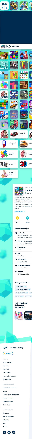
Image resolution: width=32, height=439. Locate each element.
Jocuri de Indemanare (22, 289)
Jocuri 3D (19, 296)
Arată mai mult (19, 211)
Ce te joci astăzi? (6, 8)
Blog (4, 423)
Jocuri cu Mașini (7, 362)
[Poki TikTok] (4, 432)
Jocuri (27, 187)
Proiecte (5, 426)
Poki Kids (5, 420)
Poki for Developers (8, 416)
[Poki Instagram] (9, 432)
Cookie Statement (8, 401)
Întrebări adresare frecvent (10, 387)
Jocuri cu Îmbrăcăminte (9, 376)
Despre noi (6, 413)
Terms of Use (6, 405)
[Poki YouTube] (13, 432)
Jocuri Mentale (20, 286)
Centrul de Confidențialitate (11, 394)
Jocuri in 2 (6, 369)
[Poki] (4, 4)
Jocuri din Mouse (21, 293)
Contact (5, 391)
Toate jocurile (7, 379)
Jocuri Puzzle (6, 372)
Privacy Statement (8, 398)
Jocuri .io (5, 366)
